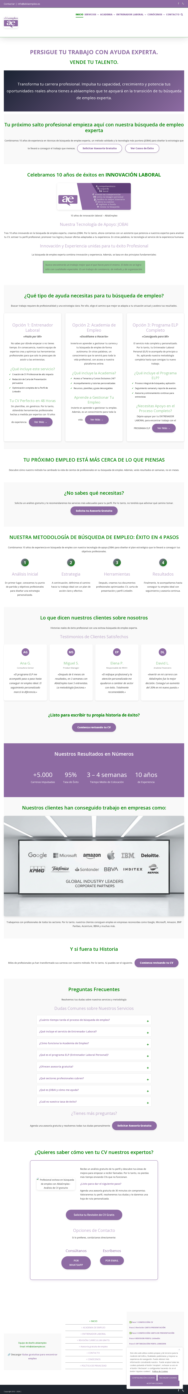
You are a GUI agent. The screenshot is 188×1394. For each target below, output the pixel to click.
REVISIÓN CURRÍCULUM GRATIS (94, 1340)
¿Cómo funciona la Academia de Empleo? (64, 1043)
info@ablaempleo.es (29, 3)
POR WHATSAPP (76, 1263)
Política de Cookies (160, 1371)
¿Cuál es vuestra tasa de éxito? (58, 1101)
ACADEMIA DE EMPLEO (94, 1327)
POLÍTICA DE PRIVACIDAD (94, 1365)
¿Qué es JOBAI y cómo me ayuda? (59, 1090)
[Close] (180, 1349)
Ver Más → (40, 422)
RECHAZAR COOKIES (168, 1378)
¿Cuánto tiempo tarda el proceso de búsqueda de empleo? (74, 1020)
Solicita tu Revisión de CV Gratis (94, 1215)
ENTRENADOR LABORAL (94, 1334)
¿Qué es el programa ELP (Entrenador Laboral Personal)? (74, 1055)
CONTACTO (94, 1353)
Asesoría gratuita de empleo (94, 1346)
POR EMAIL (112, 1260)
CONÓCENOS (94, 1359)
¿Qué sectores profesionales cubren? (61, 1078)
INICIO (94, 1321)
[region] (155, 1368)
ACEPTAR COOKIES (155, 1383)
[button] (182, 14)
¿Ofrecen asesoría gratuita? (56, 1066)
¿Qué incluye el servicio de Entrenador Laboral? (68, 1031)
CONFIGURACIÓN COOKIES (143, 1378)
